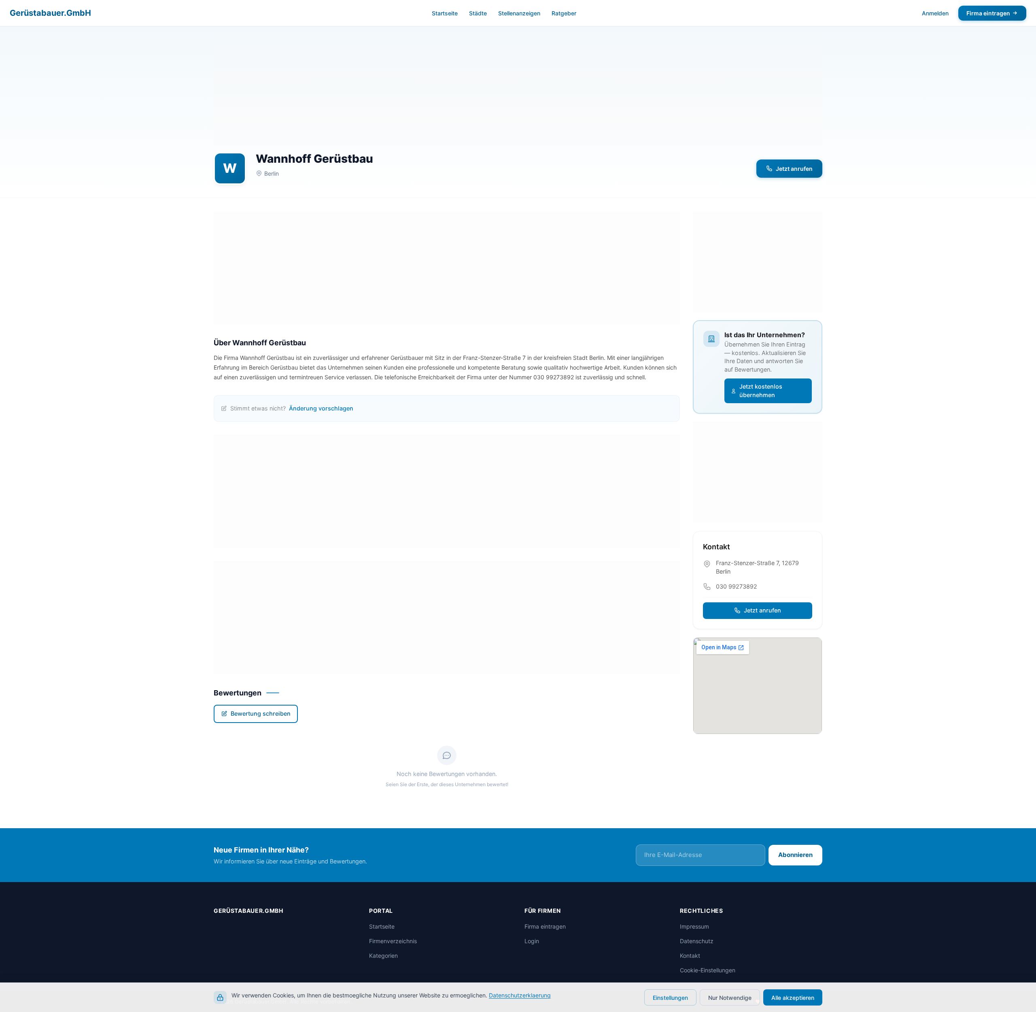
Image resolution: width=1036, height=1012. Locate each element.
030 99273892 (736, 586)
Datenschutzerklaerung (520, 995)
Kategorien (383, 955)
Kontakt (690, 955)
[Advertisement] (518, 89)
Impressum (694, 926)
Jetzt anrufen (794, 168)
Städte (478, 13)
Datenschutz (696, 941)
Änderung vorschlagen (321, 408)
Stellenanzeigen (519, 13)
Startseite (445, 13)
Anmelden (935, 13)
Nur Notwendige (730, 997)
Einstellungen (670, 997)
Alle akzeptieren (792, 997)
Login (531, 941)
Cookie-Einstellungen (707, 970)
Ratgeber (564, 13)
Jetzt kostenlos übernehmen (760, 390)
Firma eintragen (988, 13)
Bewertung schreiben (261, 713)
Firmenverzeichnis (393, 941)
